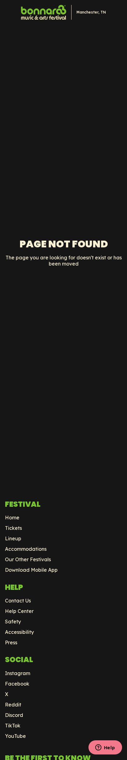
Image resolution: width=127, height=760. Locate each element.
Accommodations (26, 548)
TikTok (12, 725)
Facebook (17, 683)
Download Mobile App (31, 569)
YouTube (15, 736)
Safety (13, 621)
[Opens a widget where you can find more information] (105, 748)
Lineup (13, 538)
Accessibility (19, 632)
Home (12, 517)
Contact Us (18, 600)
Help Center (19, 611)
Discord (14, 715)
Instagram (17, 673)
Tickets (13, 528)
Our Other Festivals (28, 559)
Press (11, 642)
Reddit (13, 704)
